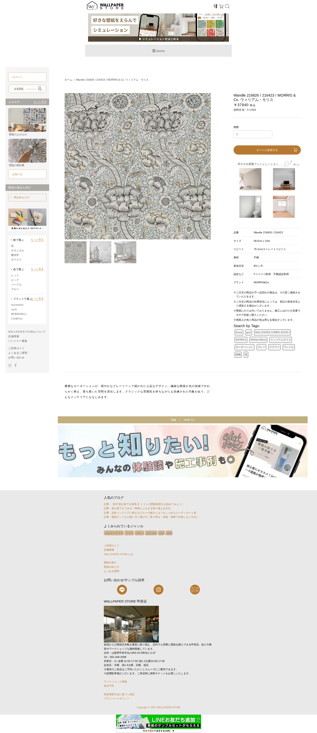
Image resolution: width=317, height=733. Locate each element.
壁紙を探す (110, 562)
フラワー (274, 347)
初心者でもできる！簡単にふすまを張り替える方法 (141, 508)
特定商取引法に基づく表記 (119, 694)
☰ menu (158, 50)
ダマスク (16, 259)
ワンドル (289, 347)
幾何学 (15, 255)
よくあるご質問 (17, 353)
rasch (14, 309)
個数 (236, 127)
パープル (16, 284)
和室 (169, 532)
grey (248, 332)
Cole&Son (17, 318)
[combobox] (27, 197)
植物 (238, 354)
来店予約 (109, 686)
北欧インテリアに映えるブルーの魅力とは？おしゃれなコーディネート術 (154, 512)
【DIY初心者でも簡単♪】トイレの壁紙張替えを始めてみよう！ (148, 504)
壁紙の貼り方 (111, 567)
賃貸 (161, 532)
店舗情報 (13, 336)
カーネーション (245, 347)
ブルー (15, 289)
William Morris (258, 339)
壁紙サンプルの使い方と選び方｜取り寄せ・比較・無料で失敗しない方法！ (155, 517)
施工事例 (151, 532)
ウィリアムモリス (280, 339)
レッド (15, 275)
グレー (261, 347)
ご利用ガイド (16, 348)
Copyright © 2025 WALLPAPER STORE (159, 707)
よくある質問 (111, 571)
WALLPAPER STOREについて (26, 331)
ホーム (68, 79)
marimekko (17, 304)
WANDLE (241, 339)
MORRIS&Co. (19, 314)
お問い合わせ (16, 357)
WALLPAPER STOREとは (118, 554)
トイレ (129, 532)
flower (239, 332)
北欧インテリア (114, 532)
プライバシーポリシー (117, 698)
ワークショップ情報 (115, 681)
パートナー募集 (17, 341)
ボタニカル (17, 250)
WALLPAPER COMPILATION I (272, 332)
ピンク (15, 280)
